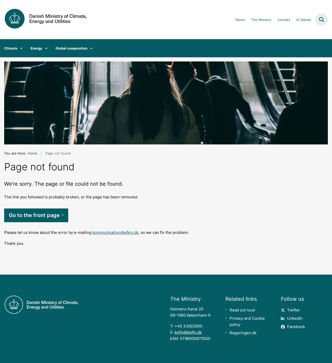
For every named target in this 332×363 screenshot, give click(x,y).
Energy (36, 48)
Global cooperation (71, 48)
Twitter (293, 310)
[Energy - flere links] (45, 48)
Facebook (296, 326)
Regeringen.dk (243, 332)
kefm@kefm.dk (188, 332)
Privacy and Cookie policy (247, 321)
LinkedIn (295, 318)
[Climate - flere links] (20, 48)
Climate (10, 48)
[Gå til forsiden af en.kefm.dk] (43, 19)
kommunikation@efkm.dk (115, 232)
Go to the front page (34, 215)
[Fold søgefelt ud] (321, 19)
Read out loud (242, 310)
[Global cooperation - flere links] (90, 48)
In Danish (303, 20)
